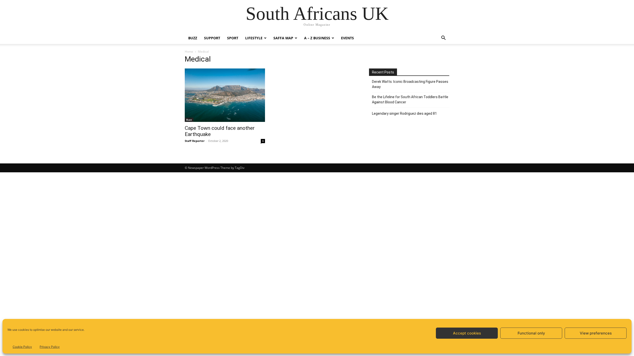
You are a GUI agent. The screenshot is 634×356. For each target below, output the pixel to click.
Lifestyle (254, 38)
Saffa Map (283, 38)
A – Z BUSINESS (317, 38)
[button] (443, 38)
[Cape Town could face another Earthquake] (225, 95)
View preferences (596, 333)
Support (212, 38)
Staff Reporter (195, 141)
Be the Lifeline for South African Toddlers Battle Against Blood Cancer (410, 99)
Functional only (531, 333)
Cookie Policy (22, 347)
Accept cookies (467, 333)
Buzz (192, 38)
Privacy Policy (50, 347)
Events (347, 38)
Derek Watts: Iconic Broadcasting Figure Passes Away (410, 84)
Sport (232, 38)
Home (189, 51)
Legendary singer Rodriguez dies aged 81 (404, 113)
